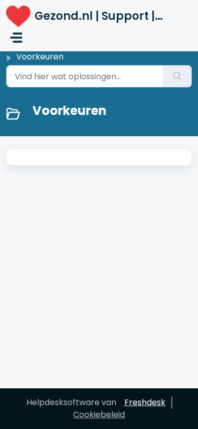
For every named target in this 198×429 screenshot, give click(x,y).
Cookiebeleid (99, 414)
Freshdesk (145, 402)
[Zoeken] (177, 76)
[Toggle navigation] (16, 37)
